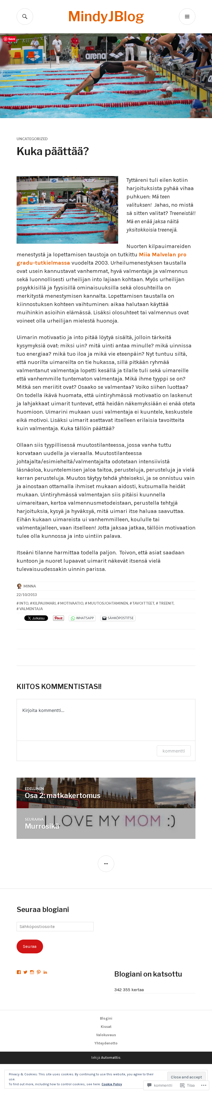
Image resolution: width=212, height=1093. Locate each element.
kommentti (174, 751)
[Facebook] (19, 972)
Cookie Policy (112, 1084)
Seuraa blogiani (43, 909)
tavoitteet (143, 603)
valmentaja (31, 609)
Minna (29, 586)
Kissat (106, 1027)
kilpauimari (44, 603)
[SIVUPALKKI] (106, 863)
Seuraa (29, 946)
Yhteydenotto (106, 1043)
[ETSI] (25, 16)
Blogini (106, 1018)
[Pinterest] (38, 972)
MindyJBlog (106, 16)
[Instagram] (32, 972)
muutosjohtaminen (108, 603)
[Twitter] (25, 972)
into (23, 603)
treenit (166, 603)
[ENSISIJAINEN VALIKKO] (187, 16)
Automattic (110, 1057)
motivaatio (71, 603)
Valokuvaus (106, 1035)
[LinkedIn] (45, 972)
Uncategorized (32, 139)
